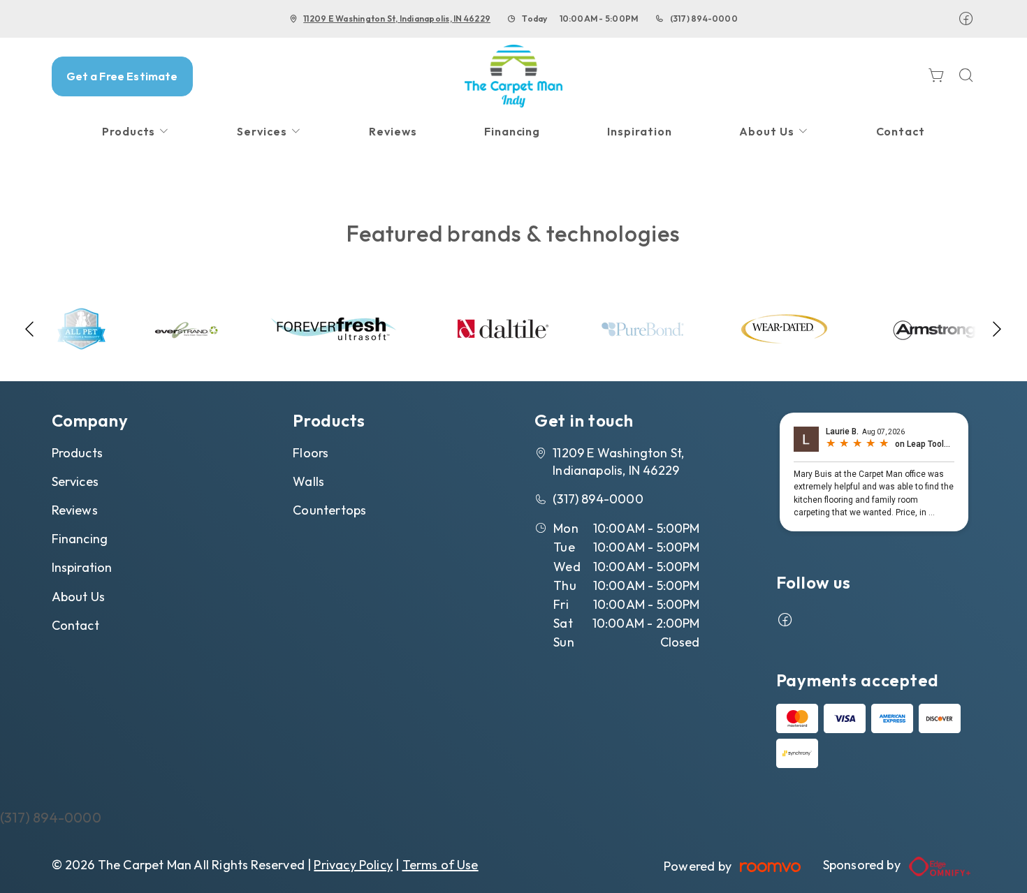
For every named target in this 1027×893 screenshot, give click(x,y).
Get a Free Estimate (122, 76)
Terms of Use (440, 865)
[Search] (966, 76)
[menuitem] (136, 132)
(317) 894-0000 (704, 18)
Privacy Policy (353, 865)
